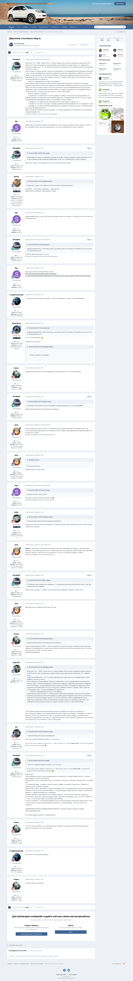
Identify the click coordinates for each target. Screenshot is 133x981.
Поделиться (73, 44)
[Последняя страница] (31, 52)
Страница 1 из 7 (39, 52)
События (33, 27)
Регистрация (120, 3)
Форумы (11, 27)
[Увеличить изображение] (42, 337)
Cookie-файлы (72, 974)
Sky (104, 54)
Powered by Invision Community (66, 978)
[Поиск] (124, 27)
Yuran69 (120, 54)
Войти (71, 932)
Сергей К (106, 49)
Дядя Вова (121, 49)
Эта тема (117, 27)
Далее (27, 52)
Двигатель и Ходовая (32, 45)
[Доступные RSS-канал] (124, 963)
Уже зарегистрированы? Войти (102, 3)
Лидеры (64, 27)
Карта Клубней (43, 27)
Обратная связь (61, 974)
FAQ (18, 27)
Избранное (73, 27)
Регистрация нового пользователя (31, 934)
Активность (54, 27)
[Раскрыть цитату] (28, 153)
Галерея (25, 27)
